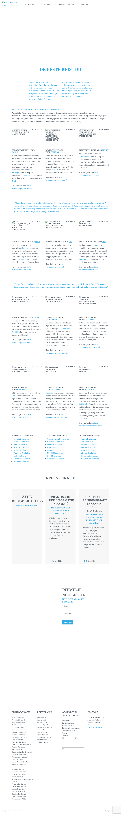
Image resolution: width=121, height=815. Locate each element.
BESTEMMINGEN (28, 5)
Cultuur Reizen (42, 730)
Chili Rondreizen (20, 456)
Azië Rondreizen (17, 725)
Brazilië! (54, 169)
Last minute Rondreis (44, 737)
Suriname (84, 156)
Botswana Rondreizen (22, 447)
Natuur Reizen (42, 739)
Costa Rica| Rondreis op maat (21, 744)
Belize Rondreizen (20, 444)
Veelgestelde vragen (69, 730)
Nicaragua (15, 172)
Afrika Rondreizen (18, 717)
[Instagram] (96, 798)
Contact (64, 733)
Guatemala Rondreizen (55, 441)
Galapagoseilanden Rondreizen (58, 439)
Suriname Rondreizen (89, 444)
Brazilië (15, 332)
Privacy (107, 811)
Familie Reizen (42, 732)
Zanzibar (27, 175)
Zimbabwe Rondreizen (89, 456)
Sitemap (65, 735)
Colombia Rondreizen (22, 458)
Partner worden (67, 725)
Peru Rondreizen (87, 441)
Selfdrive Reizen (42, 742)
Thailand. (15, 181)
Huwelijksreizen (42, 735)
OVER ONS (84, 5)
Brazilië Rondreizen (21, 450)
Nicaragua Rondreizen (55, 458)
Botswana (82, 259)
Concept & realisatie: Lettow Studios (12, 811)
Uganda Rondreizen (18, 789)
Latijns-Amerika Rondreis (20, 762)
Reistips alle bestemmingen (71, 728)
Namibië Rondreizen (55, 453)
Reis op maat (41, 720)
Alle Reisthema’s (42, 717)
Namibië (97, 245)
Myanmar (24, 259)
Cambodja (49, 393)
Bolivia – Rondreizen (19, 730)
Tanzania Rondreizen (89, 447)
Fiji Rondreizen (17, 749)
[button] (116, 5)
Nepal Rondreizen (54, 456)
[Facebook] (88, 798)
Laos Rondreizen (53, 447)
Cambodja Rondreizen (22, 453)
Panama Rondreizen (88, 439)
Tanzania (66, 328)
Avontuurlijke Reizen (44, 725)
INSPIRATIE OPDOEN (66, 5)
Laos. (14, 395)
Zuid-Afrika (83, 404)
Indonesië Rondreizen (55, 444)
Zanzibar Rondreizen (19, 794)
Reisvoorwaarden (68, 723)
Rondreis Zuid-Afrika (19, 799)
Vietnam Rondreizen (88, 453)
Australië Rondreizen (21, 441)
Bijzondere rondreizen (44, 727)
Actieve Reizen (42, 722)
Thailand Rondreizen (88, 450)
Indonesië (25, 248)
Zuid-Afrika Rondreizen (90, 458)
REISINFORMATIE (46, 5)
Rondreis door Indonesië (20, 757)
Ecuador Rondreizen (21, 461)
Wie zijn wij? (66, 720)
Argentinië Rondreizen (22, 439)
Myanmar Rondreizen (55, 450)
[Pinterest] (92, 798)
